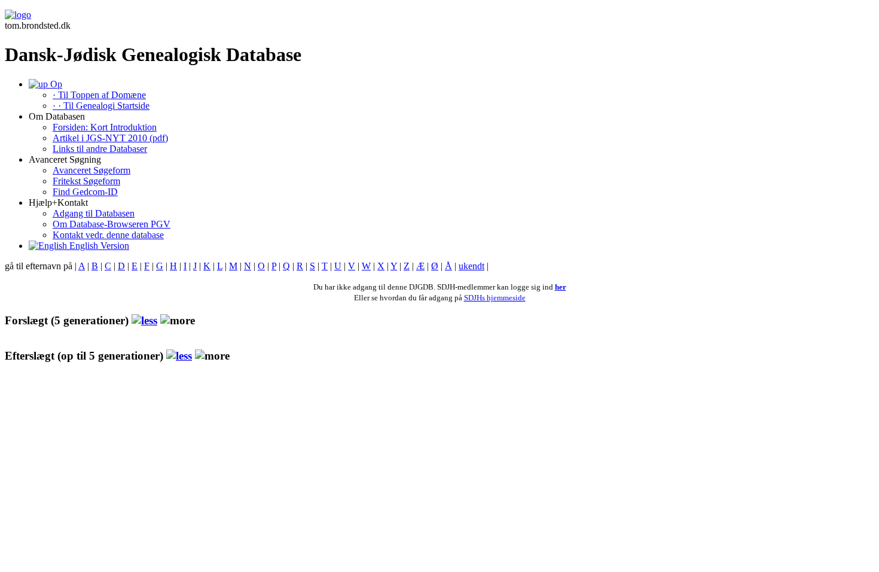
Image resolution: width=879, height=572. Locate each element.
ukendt (471, 266)
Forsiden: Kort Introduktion (105, 127)
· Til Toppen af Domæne (99, 95)
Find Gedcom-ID (85, 192)
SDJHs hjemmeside (495, 297)
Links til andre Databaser (100, 149)
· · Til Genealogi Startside (101, 106)
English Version (98, 246)
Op (55, 84)
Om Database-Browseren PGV (111, 224)
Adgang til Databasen (94, 213)
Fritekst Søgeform (86, 181)
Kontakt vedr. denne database (108, 235)
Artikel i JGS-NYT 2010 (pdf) (110, 138)
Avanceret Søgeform (91, 170)
